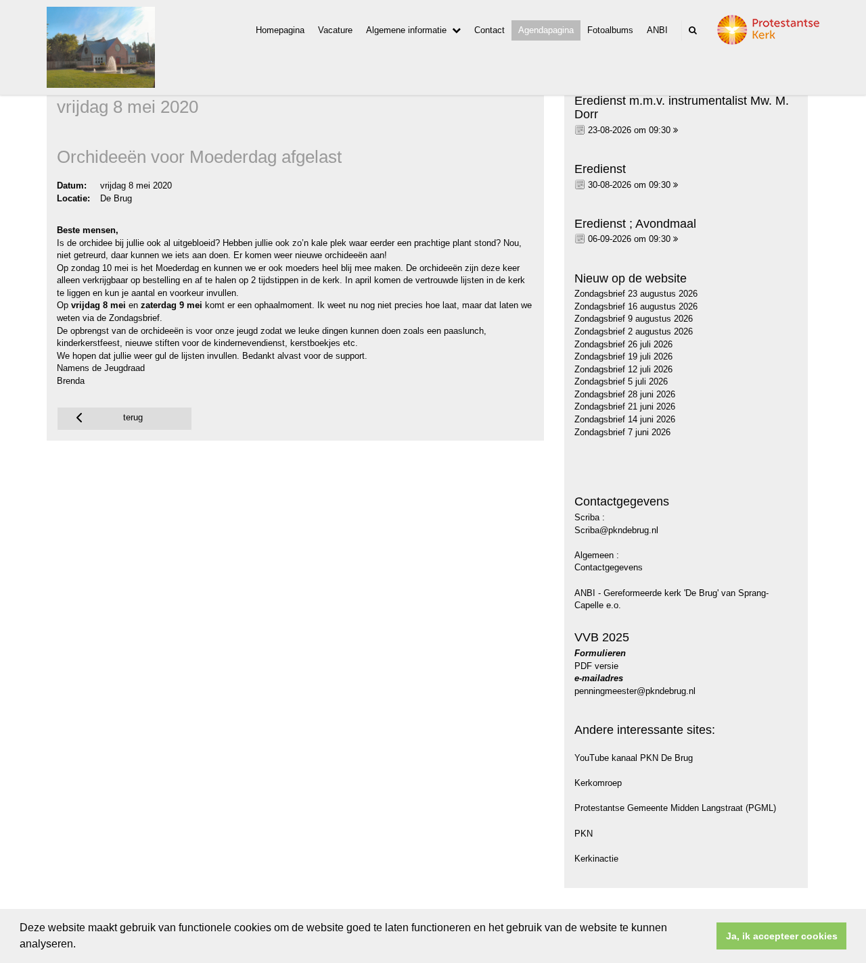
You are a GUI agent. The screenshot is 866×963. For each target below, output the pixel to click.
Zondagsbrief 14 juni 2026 (624, 419)
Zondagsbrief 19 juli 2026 (623, 356)
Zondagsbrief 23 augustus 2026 (636, 294)
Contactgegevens (608, 567)
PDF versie (596, 666)
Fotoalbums (610, 30)
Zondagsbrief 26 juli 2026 (623, 344)
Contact (489, 30)
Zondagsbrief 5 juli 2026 (621, 381)
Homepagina (280, 30)
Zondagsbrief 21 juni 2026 (624, 406)
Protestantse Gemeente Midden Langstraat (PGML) (675, 808)
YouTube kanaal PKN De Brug (633, 758)
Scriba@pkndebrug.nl (616, 530)
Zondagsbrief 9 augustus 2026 (633, 319)
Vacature (335, 30)
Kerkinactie (596, 859)
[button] (80, 945)
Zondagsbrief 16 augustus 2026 (636, 306)
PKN (583, 834)
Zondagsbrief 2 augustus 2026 (633, 331)
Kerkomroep (598, 783)
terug (133, 417)
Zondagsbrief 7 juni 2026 (622, 432)
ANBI (657, 30)
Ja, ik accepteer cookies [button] (782, 936)
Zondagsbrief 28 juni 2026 (624, 394)
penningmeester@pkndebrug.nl (635, 691)
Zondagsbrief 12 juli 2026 (623, 369)
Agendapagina (546, 30)
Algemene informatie (406, 30)
